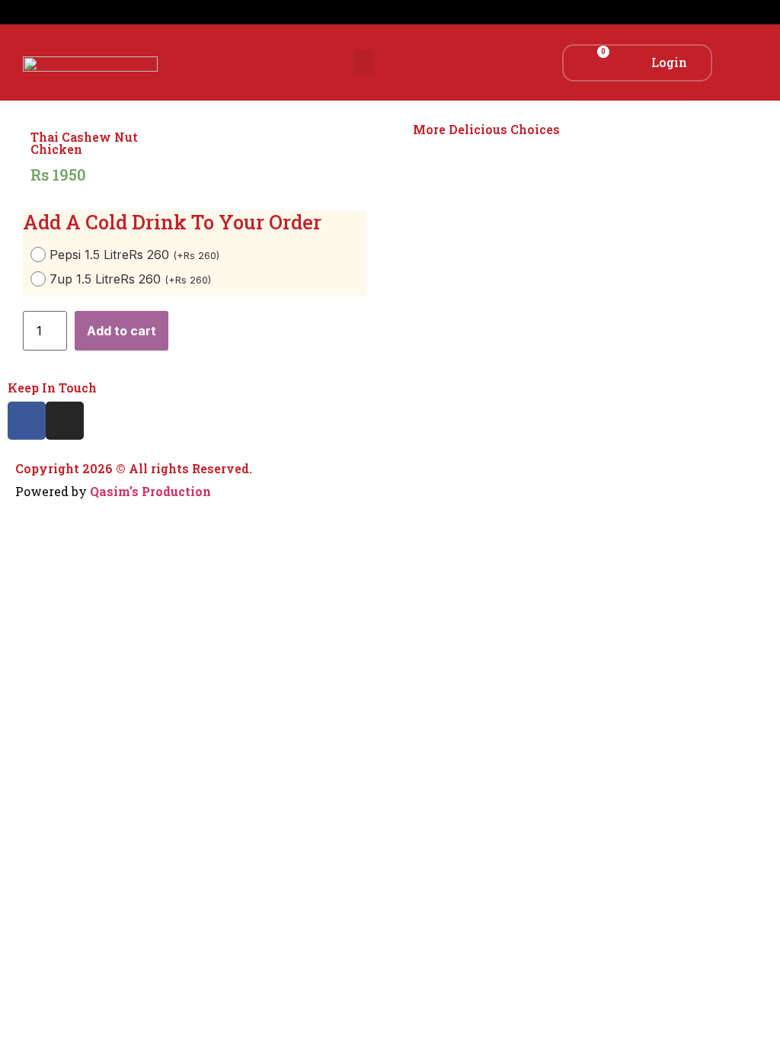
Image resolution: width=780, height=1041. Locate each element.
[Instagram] (65, 421)
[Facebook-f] (27, 421)
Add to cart (121, 330)
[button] (364, 62)
